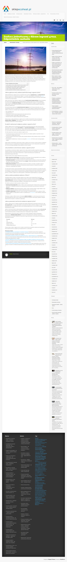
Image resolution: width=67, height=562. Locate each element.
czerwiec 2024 (54, 179)
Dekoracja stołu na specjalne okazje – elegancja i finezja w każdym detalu (57, 139)
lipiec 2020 (54, 240)
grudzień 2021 (54, 202)
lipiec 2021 (54, 213)
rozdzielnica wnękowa (40, 483)
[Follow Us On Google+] (63, 20)
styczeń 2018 (54, 269)
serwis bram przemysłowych (40, 493)
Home (5, 13)
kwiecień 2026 (54, 168)
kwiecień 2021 (54, 220)
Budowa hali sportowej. (25, 484)
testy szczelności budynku (40, 495)
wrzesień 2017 (54, 278)
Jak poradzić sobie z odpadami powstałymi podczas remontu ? (25, 504)
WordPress (62, 559)
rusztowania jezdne (40, 490)
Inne (48, 13)
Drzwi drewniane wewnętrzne (40, 448)
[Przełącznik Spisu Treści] (27, 83)
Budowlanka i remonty (28, 13)
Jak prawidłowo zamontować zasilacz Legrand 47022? (15, 87)
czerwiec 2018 (54, 265)
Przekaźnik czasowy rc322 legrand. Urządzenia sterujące (17, 231)
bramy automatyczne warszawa (41, 442)
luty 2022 (53, 197)
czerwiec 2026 (54, 163)
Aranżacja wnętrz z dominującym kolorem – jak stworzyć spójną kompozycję (11, 518)
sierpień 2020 (54, 238)
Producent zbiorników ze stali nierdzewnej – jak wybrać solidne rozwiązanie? (26, 520)
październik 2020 (55, 233)
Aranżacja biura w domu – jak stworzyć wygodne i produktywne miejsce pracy (11, 546)
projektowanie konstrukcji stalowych (39, 479)
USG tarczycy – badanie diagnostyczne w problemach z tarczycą (26, 461)
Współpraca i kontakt (11, 13)
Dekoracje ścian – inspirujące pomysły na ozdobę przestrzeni (11, 502)
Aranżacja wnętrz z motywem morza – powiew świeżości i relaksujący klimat (11, 507)
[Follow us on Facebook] (57, 20)
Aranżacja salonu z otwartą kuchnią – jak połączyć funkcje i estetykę (57, 128)
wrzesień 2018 (54, 258)
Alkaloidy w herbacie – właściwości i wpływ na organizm (25, 515)
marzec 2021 (54, 222)
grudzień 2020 (54, 229)
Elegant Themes (51, 559)
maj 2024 (53, 181)
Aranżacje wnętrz (19, 13)
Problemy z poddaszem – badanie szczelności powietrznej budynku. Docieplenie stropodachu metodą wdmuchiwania (56, 101)
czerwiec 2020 (54, 242)
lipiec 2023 (54, 184)
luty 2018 (53, 267)
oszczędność (32, 192)
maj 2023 (53, 186)
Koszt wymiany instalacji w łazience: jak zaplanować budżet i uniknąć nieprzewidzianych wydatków (57, 324)
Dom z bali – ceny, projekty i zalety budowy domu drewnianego (57, 89)
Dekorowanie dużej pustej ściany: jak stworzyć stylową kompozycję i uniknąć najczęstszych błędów (57, 356)
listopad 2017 (54, 274)
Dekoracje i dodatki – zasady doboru (39, 13)
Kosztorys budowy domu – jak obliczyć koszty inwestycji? (57, 94)
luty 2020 (53, 251)
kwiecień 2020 (54, 247)
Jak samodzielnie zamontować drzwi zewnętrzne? (57, 388)
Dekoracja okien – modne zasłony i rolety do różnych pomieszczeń (57, 144)
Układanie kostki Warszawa (40, 496)
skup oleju (44, 494)
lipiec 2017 (54, 283)
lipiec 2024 (54, 177)
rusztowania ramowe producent (40, 492)
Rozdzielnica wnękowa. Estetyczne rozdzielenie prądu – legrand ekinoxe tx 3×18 (22, 235)
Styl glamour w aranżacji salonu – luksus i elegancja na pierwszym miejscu (11, 469)
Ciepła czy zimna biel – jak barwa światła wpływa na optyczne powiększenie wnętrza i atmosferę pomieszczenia (57, 65)
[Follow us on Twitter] (54, 20)
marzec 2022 (54, 195)
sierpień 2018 (54, 260)
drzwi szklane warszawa (41, 452)
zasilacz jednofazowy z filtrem (39, 503)
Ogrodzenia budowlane (40, 470)
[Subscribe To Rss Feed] (60, 20)
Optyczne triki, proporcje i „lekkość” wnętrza (11, 17)
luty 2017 (53, 292)
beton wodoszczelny (39, 438)
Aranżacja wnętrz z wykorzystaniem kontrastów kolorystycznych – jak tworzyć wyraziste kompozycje (11, 524)
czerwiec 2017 (54, 285)
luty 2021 (53, 224)
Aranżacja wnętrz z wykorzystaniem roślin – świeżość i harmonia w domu (11, 531)
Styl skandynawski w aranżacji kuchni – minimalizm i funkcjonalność (11, 463)
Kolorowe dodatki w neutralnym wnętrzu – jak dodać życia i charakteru (10, 541)
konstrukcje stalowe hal (40, 463)
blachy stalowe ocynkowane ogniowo (41, 440)
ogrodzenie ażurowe (39, 472)
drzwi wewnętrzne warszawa (40, 454)
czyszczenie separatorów (38, 445)
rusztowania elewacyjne (39, 489)
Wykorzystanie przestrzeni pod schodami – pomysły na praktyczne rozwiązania (11, 552)
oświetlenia (29, 138)
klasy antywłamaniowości (38, 461)
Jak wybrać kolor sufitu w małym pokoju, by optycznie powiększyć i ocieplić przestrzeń (56, 341)
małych (42, 96)
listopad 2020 (54, 231)
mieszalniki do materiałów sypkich (40, 465)
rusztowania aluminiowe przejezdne (39, 487)
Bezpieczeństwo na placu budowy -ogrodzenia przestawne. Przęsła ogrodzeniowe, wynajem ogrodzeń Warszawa (25, 527)
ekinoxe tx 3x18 (38, 455)
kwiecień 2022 (54, 193)
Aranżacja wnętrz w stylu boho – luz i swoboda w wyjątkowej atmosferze (10, 496)
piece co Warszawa (39, 474)
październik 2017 (55, 276)
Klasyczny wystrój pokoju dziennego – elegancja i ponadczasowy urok (56, 123)
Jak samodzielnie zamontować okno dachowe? (24, 510)
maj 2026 (53, 166)
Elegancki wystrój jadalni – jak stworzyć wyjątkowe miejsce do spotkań (11, 452)
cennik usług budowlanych (40, 443)
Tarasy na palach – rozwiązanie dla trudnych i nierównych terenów (56, 107)
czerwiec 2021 (54, 215)
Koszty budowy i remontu (54, 13)
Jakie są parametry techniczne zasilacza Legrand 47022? (16, 89)
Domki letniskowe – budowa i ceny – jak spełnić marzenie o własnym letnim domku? (57, 112)
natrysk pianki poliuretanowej (40, 467)
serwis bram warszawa (40, 494)
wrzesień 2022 (54, 188)
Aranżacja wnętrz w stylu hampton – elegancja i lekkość (10, 481)
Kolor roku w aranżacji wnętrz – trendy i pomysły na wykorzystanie (11, 512)
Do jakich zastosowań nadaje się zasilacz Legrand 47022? (16, 86)
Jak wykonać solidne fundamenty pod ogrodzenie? (24, 533)
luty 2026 (53, 172)
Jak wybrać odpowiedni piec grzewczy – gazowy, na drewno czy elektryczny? (26, 499)
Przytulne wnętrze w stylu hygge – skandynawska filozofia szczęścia (56, 134)
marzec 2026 (54, 170)
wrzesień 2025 (54, 175)
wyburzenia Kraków (39, 500)
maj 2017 (53, 287)
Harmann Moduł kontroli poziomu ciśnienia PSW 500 (40, 459)
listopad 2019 (54, 256)
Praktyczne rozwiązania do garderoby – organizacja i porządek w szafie (11, 536)
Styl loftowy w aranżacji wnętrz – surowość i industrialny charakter (10, 440)
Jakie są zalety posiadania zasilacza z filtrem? (14, 88)
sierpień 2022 (54, 190)
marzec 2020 (54, 249)
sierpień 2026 (54, 159)
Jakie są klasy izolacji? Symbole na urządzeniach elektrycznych (18, 243)
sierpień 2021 (54, 211)
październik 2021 (55, 206)
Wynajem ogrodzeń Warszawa (40, 501)
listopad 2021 (54, 204)
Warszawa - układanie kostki (40, 498)
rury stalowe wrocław (39, 484)
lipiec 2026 (54, 161)
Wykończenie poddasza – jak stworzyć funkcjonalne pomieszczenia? (26, 466)
